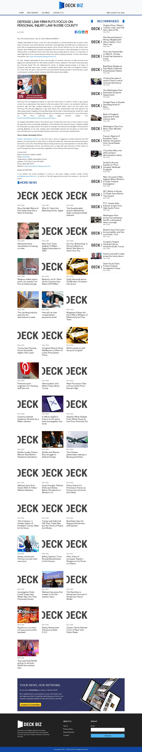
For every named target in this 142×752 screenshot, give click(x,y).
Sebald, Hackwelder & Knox (27, 139)
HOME (21, 13)
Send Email (26, 157)
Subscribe (107, 736)
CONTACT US (58, 13)
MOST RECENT (32, 13)
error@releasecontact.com (27, 176)
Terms (65, 726)
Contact (66, 735)
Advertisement (68, 732)
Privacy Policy (68, 729)
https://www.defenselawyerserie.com (43, 56)
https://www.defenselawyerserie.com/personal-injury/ (36, 118)
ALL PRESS (46, 13)
